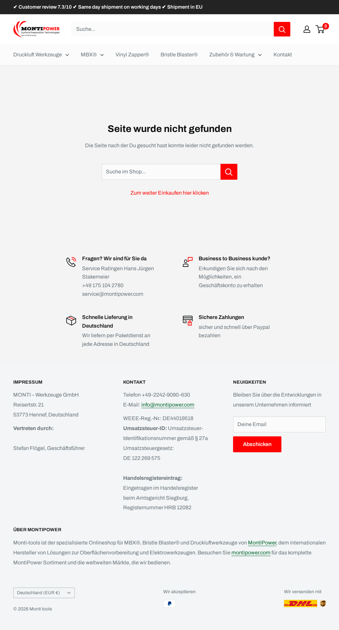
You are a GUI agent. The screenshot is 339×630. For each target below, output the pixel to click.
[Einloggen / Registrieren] (307, 29)
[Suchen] (282, 29)
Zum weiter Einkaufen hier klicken (169, 193)
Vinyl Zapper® (132, 54)
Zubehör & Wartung (232, 54)
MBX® (89, 54)
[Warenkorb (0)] (320, 29)
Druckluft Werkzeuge (37, 54)
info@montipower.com (167, 405)
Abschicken (257, 444)
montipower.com (250, 552)
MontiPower (262, 542)
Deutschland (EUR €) (38, 592)
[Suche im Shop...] (228, 172)
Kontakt (282, 54)
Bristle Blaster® (179, 54)
